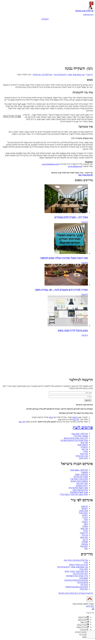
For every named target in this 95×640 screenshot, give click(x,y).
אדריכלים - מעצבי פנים (79, 470)
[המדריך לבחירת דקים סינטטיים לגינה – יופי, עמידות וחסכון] (66, 285)
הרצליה (85, 522)
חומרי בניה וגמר (82, 483)
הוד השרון (84, 533)
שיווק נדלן (84, 585)
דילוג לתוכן (90, 606)
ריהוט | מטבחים (82, 485)
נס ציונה (85, 544)
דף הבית (89, 74)
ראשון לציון (83, 513)
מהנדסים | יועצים (81, 474)
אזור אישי (84, 442)
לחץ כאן (76, 419)
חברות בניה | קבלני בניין (79, 479)
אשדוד (85, 526)
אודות (85, 451)
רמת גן (85, 517)
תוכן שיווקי (84, 589)
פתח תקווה (84, 511)
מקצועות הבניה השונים (79, 481)
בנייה (86, 562)
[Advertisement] (47, 43)
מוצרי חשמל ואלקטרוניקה (78, 488)
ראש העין (84, 546)
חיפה (86, 524)
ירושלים (85, 508)
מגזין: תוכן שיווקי (81, 456)
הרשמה (45, 23)
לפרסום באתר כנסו (85, 175)
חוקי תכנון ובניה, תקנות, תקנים (76, 571)
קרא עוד (84, 222)
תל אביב (85, 506)
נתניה (86, 531)
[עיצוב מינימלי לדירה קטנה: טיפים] (68, 326)
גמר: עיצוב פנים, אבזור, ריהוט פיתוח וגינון (69, 74)
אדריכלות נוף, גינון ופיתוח (42, 74)
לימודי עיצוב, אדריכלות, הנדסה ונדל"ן (74, 494)
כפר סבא (84, 528)
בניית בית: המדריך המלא (78, 565)
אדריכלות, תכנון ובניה (79, 434)
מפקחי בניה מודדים (80, 477)
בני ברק (85, 535)
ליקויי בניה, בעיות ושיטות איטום (76, 438)
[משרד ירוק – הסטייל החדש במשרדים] (66, 212)
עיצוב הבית (83, 578)
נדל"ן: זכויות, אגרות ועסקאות (77, 576)
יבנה (86, 548)
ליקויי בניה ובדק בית (80, 573)
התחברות (45, 19)
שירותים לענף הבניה (80, 490)
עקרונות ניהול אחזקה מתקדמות (76, 580)
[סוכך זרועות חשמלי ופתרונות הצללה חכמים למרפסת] (71, 253)
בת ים (85, 539)
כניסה (51, 417)
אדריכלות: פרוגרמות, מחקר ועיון (76, 560)
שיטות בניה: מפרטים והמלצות (76, 587)
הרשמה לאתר (82, 445)
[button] (93, 609)
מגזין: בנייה (84, 454)
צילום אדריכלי (82, 582)
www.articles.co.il (75, 166)
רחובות (85, 515)
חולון (86, 520)
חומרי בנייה (83, 569)
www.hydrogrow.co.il (50, 164)
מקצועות (84, 472)
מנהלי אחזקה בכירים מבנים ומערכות (74, 440)
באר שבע (84, 537)
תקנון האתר (83, 458)
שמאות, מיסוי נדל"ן (80, 436)
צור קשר (84, 449)
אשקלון (85, 542)
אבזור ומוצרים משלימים (79, 492)
